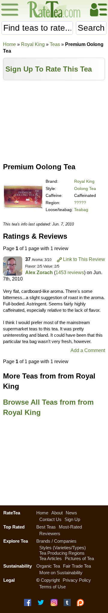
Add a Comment (87, 350)
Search (91, 27)
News (71, 512)
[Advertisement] (54, 119)
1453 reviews (70, 272)
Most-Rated (70, 526)
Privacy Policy (77, 580)
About (57, 512)
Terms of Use (52, 586)
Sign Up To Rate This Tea (48, 69)
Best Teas (46, 526)
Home (9, 44)
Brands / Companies (56, 541)
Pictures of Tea (79, 558)
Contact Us (50, 519)
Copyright (50, 580)
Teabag (81, 209)
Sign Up (72, 519)
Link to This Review (84, 259)
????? (80, 202)
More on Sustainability (60, 572)
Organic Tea (48, 566)
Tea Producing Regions (62, 553)
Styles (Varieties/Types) (62, 547)
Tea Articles (50, 558)
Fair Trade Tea (77, 566)
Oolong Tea (85, 188)
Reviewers (49, 533)
